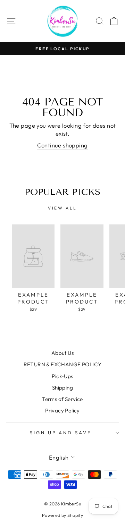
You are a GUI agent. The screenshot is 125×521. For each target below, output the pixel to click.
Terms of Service (62, 399)
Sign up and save (61, 432)
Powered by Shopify (62, 515)
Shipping (62, 387)
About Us (62, 353)
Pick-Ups (62, 376)
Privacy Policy (62, 410)
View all (62, 208)
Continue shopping (62, 145)
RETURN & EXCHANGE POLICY (63, 364)
